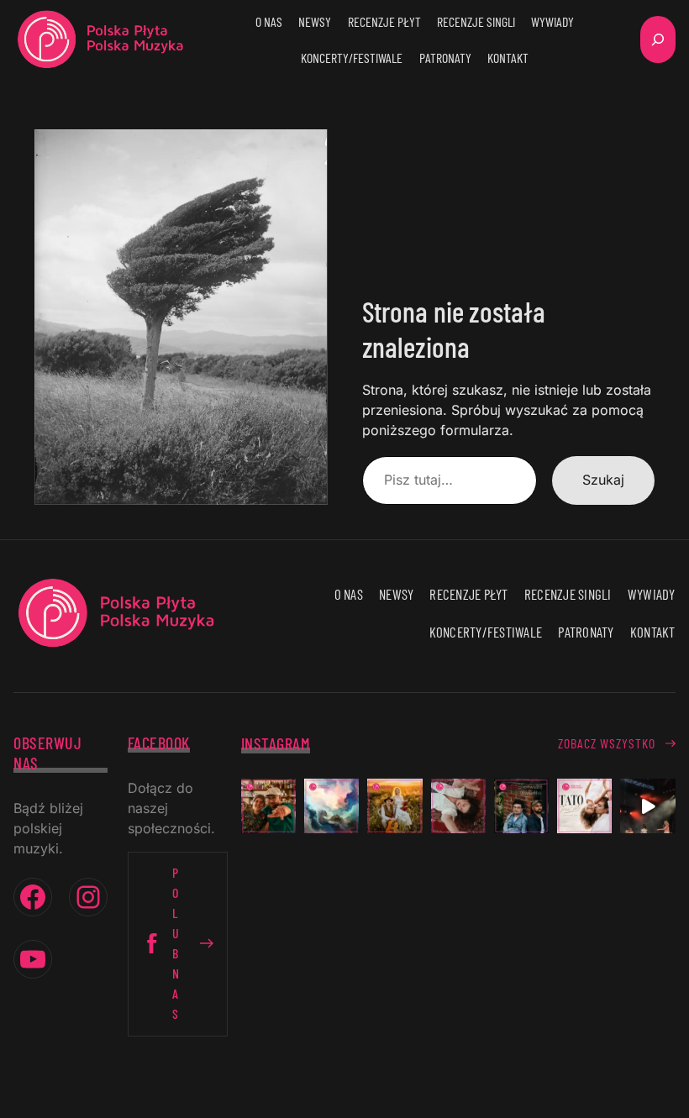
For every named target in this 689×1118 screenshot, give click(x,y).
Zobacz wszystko (606, 743)
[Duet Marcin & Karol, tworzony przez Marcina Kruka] (521, 806)
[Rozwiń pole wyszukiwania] (658, 39)
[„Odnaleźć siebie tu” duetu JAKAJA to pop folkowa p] (394, 806)
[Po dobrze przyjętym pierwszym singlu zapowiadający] (268, 806)
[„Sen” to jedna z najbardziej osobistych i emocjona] (331, 806)
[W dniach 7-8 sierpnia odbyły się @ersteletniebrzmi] (647, 806)
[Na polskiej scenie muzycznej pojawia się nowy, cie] (458, 806)
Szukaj (603, 479)
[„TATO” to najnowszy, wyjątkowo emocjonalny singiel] (584, 806)
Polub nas (176, 942)
